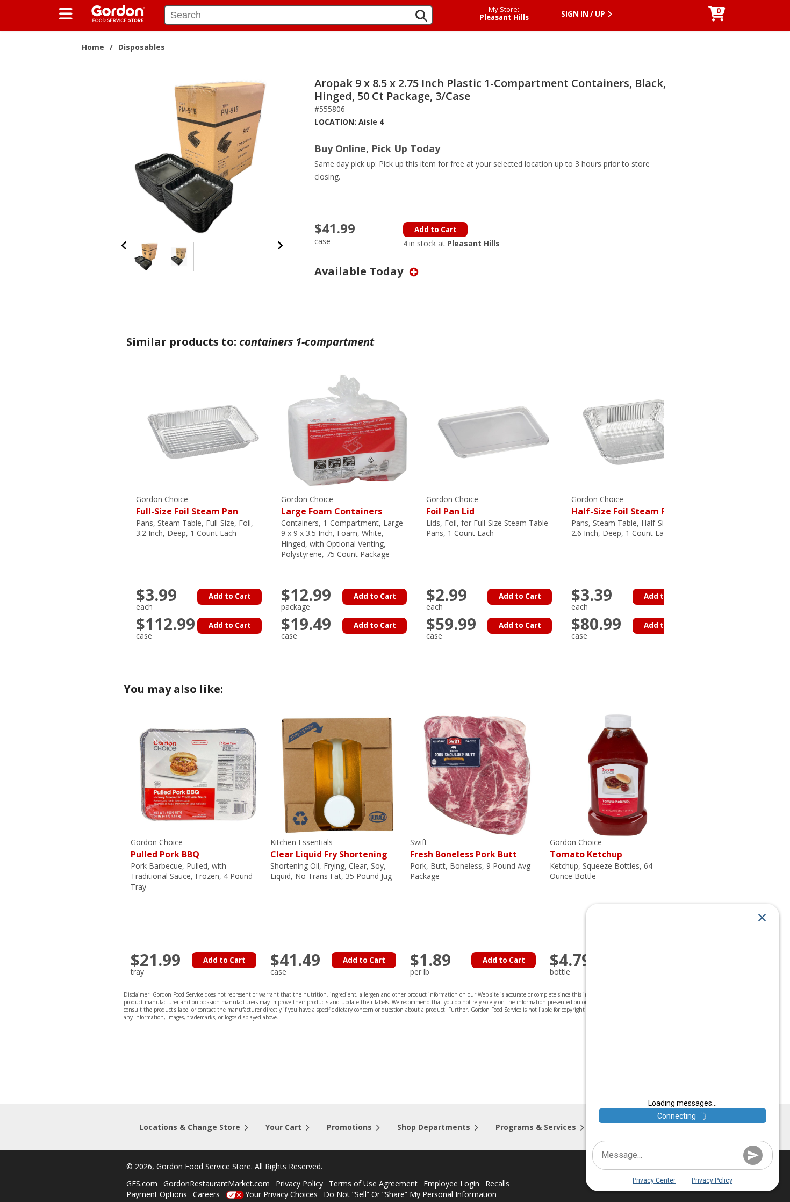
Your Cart (283, 1127)
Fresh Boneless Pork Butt (463, 848)
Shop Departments (433, 1127)
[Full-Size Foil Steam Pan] (203, 431)
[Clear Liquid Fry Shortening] (337, 774)
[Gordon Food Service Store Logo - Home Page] (113, 13)
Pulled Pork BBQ (165, 848)
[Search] (421, 16)
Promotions (349, 1127)
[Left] (124, 245)
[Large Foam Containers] (348, 431)
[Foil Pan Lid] (493, 431)
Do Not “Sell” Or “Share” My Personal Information (410, 1194)
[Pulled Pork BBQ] (198, 774)
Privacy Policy (299, 1183)
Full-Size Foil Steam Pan (187, 505)
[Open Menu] (66, 14)
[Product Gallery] (202, 157)
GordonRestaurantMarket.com (216, 1183)
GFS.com (141, 1183)
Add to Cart (435, 229)
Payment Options (156, 1194)
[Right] (280, 245)
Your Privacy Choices (281, 1194)
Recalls (497, 1183)
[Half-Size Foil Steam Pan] (638, 431)
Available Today (360, 271)
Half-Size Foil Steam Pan (624, 505)
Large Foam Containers (331, 505)
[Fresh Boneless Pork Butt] (477, 774)
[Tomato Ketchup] (617, 774)
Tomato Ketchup (586, 848)
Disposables (141, 47)
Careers (206, 1194)
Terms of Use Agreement (373, 1183)
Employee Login (451, 1183)
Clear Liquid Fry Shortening (328, 848)
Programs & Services (535, 1127)
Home (93, 47)
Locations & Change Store (189, 1127)
